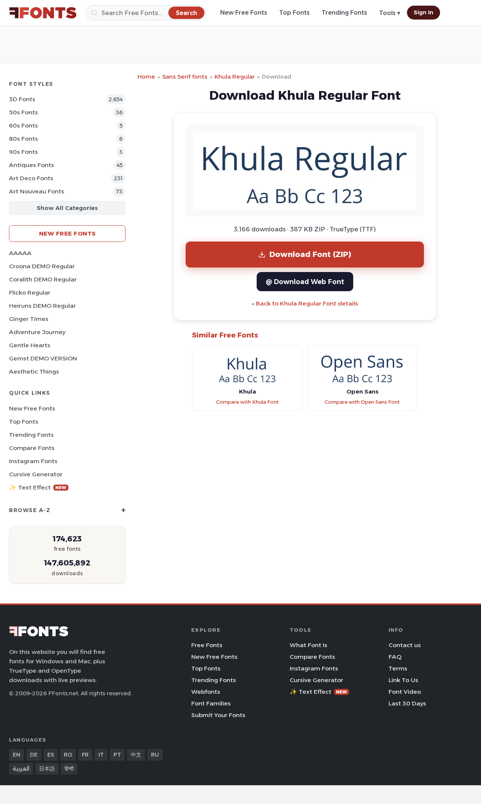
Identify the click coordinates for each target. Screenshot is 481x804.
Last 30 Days (407, 703)
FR (85, 754)
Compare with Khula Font (247, 402)
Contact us (405, 645)
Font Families (211, 703)
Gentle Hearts (29, 345)
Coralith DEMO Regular (43, 279)
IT (101, 754)
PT (117, 754)
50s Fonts (23, 112)
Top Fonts (294, 12)
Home (146, 76)
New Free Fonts (243, 12)
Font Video (405, 691)
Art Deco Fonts (31, 178)
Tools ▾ (389, 13)
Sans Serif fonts (184, 76)
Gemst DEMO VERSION (43, 358)
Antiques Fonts (31, 165)
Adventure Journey (37, 332)
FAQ (395, 656)
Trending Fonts (344, 12)
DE (34, 754)
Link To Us (403, 680)
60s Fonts (23, 125)
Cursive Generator (35, 474)
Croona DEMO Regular (42, 266)
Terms (398, 668)
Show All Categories (67, 207)
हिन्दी (69, 768)
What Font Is (308, 645)
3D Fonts (22, 99)
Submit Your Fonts (218, 715)
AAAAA (20, 253)
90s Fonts (23, 151)
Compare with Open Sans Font (362, 402)
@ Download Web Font (305, 282)
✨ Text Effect (38, 487)
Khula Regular (235, 76)
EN (16, 754)
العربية (21, 768)
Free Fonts (206, 645)
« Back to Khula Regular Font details (305, 303)
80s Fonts (23, 138)
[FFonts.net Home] (43, 13)
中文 (136, 754)
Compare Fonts (31, 447)
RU (155, 754)
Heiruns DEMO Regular (42, 305)
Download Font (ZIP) (310, 254)
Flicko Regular (29, 292)
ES (50, 754)
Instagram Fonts (33, 461)
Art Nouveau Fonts (36, 191)
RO (68, 754)
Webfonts (205, 691)
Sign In (423, 12)
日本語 (47, 768)
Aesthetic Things (34, 371)
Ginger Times (28, 318)
